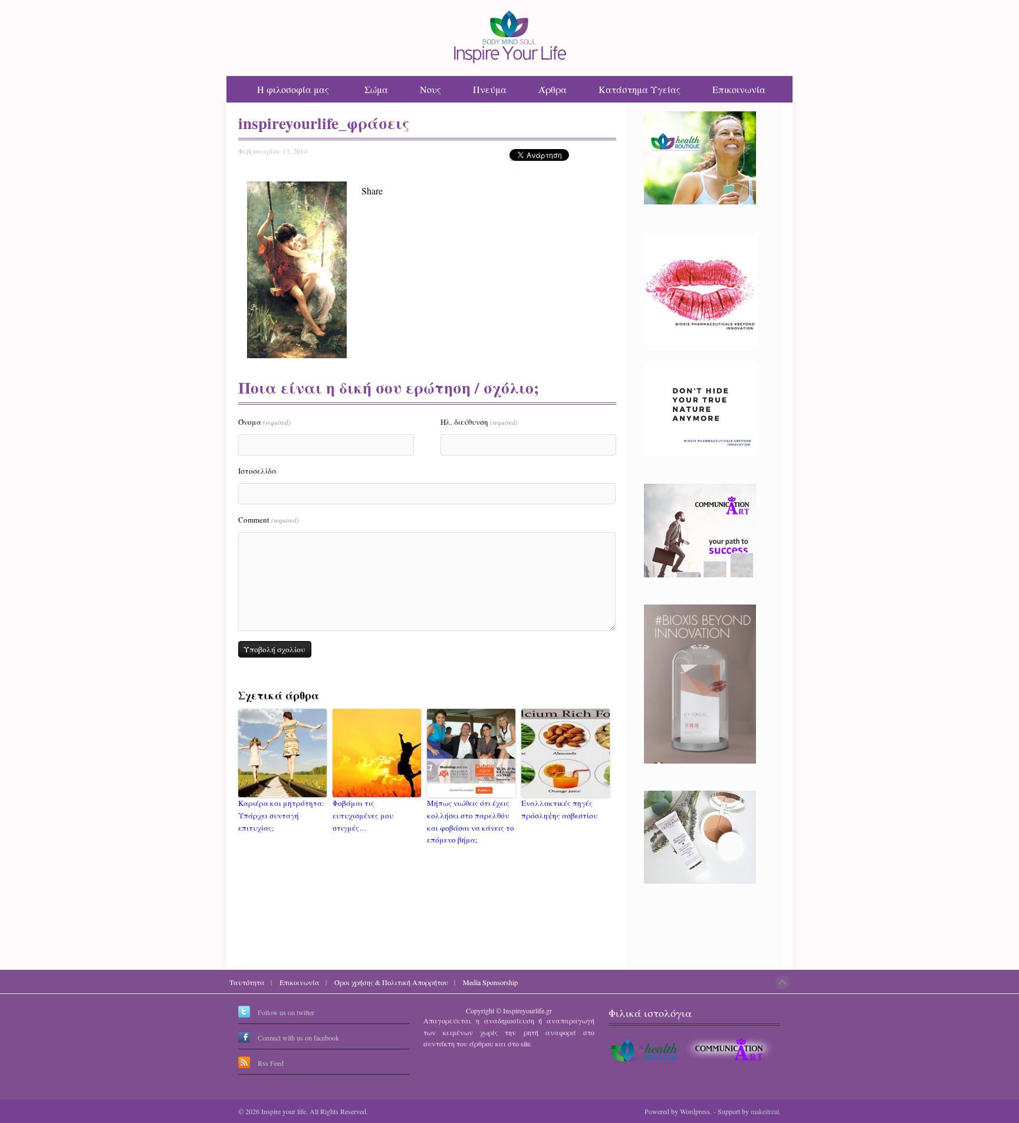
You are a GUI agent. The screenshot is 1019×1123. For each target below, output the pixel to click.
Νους (430, 89)
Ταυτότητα (247, 982)
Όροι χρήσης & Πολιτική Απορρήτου (391, 982)
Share (372, 190)
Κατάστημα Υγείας (640, 89)
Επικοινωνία (738, 89)
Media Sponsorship (490, 982)
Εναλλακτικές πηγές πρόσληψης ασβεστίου (559, 809)
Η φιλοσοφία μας (293, 89)
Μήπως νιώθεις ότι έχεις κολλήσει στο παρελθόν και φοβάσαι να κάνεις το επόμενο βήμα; (470, 821)
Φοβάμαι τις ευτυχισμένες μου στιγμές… (363, 815)
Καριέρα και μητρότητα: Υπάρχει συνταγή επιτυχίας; (281, 815)
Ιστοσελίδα (257, 470)
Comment (268, 519)
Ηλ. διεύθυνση (479, 422)
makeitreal (765, 1111)
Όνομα (264, 422)
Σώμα (376, 89)
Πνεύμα (490, 89)
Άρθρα (552, 89)
